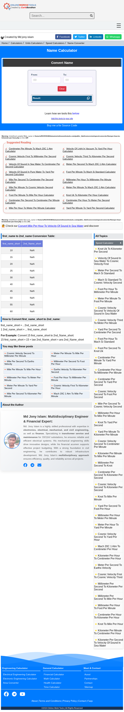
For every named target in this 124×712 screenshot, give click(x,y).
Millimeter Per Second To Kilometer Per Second (108, 586)
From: (34, 74)
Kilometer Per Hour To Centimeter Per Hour (107, 557)
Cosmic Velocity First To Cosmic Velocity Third (108, 576)
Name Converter (75, 43)
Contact (88, 683)
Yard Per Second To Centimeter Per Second (107, 331)
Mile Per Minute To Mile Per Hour (24, 369)
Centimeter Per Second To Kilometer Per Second (108, 475)
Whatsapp (115, 36)
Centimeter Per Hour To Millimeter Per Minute (108, 371)
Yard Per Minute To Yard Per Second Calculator (90, 208)
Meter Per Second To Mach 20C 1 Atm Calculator (91, 164)
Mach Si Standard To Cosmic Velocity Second (108, 281)
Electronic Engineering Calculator (20, 678)
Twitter (81, 36)
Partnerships (90, 678)
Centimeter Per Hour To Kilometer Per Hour (107, 616)
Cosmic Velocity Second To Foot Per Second (105, 394)
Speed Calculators (55, 43)
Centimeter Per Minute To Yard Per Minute (105, 360)
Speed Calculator (109, 243)
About (34, 701)
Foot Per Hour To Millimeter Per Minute (106, 290)
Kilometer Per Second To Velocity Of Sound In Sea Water (108, 642)
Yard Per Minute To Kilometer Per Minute (107, 433)
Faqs (90, 701)
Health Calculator (52, 683)
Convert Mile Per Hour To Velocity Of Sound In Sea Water (50, 226)
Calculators (16, 43)
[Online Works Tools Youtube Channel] (22, 694)
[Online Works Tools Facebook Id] (6, 694)
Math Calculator (52, 678)
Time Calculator (52, 687)
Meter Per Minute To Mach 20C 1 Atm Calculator (91, 187)
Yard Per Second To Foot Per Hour (107, 507)
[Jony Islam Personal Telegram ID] (33, 465)
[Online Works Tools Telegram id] (14, 694)
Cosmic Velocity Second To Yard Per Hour (105, 537)
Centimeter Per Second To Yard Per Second (105, 382)
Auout (87, 674)
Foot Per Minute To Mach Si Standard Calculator (91, 171)
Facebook (65, 36)
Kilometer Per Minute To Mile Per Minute (108, 455)
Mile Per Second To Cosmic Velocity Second (108, 405)
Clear (62, 88)
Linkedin (97, 36)
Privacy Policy (70, 701)
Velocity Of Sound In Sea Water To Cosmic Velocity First (107, 261)
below (75, 113)
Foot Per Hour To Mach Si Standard (105, 340)
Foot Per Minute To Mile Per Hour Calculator (31, 195)
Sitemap (88, 687)
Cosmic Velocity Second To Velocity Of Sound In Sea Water (106, 310)
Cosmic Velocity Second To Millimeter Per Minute (19, 354)
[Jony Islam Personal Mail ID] (39, 465)
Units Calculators (34, 43)
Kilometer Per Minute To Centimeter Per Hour (108, 632)
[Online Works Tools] (20, 6)
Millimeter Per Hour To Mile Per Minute (107, 414)
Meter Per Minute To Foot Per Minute (107, 300)
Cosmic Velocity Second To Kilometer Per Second (108, 487)
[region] (46, 277)
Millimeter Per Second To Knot (104, 464)
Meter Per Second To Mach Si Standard (108, 272)
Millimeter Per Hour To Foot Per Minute (107, 607)
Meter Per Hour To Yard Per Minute (106, 526)
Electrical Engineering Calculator (19, 674)
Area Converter (11, 683)
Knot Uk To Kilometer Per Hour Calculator (87, 195)
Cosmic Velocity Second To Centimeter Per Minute (106, 444)
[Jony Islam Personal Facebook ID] (25, 465)
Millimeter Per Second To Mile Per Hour (108, 597)
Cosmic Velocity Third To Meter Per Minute (108, 321)
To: (65, 74)
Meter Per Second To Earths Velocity (108, 566)
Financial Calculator (54, 674)
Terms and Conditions (50, 701)
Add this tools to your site (62, 118)
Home (5, 43)
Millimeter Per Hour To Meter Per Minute (107, 517)
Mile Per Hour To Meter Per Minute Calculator (32, 208)
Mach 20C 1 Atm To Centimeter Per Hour (107, 548)
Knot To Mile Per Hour (110, 624)
